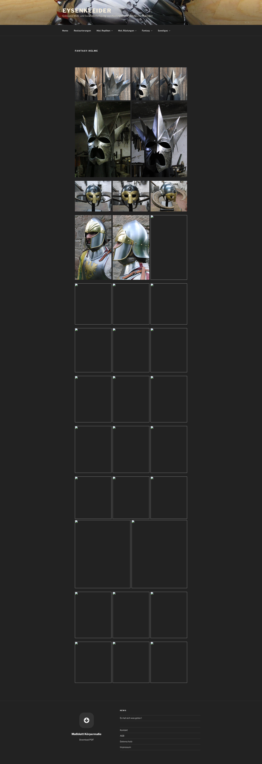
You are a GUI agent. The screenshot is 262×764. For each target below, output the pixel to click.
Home (65, 30)
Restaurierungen (82, 30)
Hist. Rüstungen (126, 30)
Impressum (125, 747)
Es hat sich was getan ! (131, 718)
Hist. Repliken (103, 30)
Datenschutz (126, 741)
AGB (122, 735)
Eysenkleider (86, 10)
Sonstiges (163, 30)
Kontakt (124, 730)
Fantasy (146, 30)
